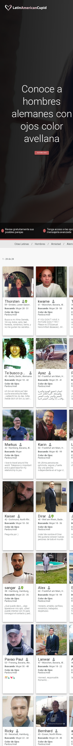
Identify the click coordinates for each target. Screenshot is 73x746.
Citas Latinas (22, 244)
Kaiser (10, 516)
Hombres (40, 244)
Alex (41, 588)
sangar (10, 588)
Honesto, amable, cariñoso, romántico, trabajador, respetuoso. (50, 608)
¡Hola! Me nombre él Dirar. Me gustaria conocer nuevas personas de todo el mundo (51, 537)
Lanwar (44, 659)
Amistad (56, 244)
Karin (42, 444)
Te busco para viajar (16, 373)
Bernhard (45, 731)
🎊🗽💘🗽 (10, 677)
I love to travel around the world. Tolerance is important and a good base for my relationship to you (18, 467)
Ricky (9, 731)
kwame (44, 301)
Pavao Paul (14, 659)
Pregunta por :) (11, 534)
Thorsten (12, 301)
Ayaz (42, 373)
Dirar (42, 516)
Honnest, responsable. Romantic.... (48, 678)
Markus (11, 444)
